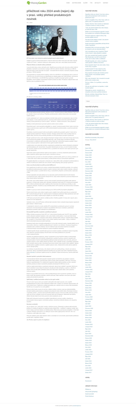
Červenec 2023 (89, 226)
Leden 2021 (88, 294)
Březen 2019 (88, 345)
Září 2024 (87, 194)
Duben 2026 (88, 157)
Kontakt (105, 2)
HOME (68, 2)
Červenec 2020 (89, 308)
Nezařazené (88, 381)
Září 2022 (87, 249)
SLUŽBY (85, 2)
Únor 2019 (88, 347)
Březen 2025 (88, 180)
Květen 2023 (88, 230)
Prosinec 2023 (88, 214)
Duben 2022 (88, 260)
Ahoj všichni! (100, 137)
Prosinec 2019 (88, 324)
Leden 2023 (88, 239)
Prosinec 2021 (88, 269)
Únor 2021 (88, 292)
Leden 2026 (88, 164)
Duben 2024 (88, 205)
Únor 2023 (88, 237)
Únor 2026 (88, 162)
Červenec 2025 (89, 171)
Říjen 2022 (88, 246)
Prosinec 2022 (88, 242)
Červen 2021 (88, 283)
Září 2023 (87, 221)
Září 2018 (87, 358)
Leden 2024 (88, 212)
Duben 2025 (88, 178)
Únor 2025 (88, 182)
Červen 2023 (88, 228)
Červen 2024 (88, 200)
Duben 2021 (88, 287)
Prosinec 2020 (88, 297)
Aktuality (98, 2)
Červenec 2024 (89, 198)
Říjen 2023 (88, 219)
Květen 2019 (88, 340)
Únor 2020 (88, 319)
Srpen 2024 (88, 196)
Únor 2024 (88, 210)
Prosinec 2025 (88, 166)
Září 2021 (87, 276)
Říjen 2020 (88, 301)
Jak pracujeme (76, 2)
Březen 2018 (88, 363)
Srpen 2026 (88, 148)
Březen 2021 (88, 290)
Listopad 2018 (88, 354)
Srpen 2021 (88, 278)
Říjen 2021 (88, 274)
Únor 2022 (88, 265)
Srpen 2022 (88, 251)
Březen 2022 (88, 262)
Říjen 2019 (88, 329)
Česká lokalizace (89, 396)
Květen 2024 (88, 203)
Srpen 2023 (88, 223)
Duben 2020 (88, 315)
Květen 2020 (88, 313)
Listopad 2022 (88, 244)
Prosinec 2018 (88, 352)
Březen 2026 (88, 159)
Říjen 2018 (88, 356)
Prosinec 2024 (88, 187)
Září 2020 (87, 303)
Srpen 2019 (88, 333)
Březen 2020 (88, 317)
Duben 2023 (88, 232)
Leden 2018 (88, 368)
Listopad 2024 (88, 189)
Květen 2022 (88, 258)
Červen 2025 (88, 173)
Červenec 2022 (89, 253)
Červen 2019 (88, 338)
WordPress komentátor (91, 137)
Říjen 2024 (88, 191)
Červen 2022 (88, 255)
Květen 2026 (88, 155)
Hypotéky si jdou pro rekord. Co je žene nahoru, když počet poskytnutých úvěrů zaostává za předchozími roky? (97, 16)
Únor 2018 (88, 365)
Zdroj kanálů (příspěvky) (91, 391)
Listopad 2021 (88, 271)
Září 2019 (87, 331)
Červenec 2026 (89, 150)
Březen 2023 (88, 235)
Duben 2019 (88, 342)
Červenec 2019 (89, 335)
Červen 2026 (88, 152)
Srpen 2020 (88, 306)
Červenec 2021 (89, 281)
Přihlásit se (88, 389)
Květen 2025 (88, 175)
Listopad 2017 (88, 370)
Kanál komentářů (89, 394)
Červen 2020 (88, 310)
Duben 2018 (88, 361)
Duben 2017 (88, 372)
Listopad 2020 (88, 299)
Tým (91, 2)
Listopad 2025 (88, 168)
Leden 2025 (88, 184)
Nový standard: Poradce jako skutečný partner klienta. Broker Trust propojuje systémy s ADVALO (96, 74)
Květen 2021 (88, 285)
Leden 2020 (88, 322)
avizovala (32, 252)
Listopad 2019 (88, 326)
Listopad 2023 (88, 216)
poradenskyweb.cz (77, 405)
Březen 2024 (88, 207)
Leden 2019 (88, 349)
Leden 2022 (88, 267)
